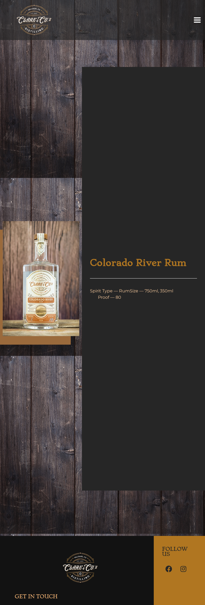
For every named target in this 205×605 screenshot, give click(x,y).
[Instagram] (183, 568)
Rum (124, 290)
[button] (197, 20)
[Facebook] (168, 568)
